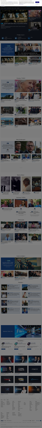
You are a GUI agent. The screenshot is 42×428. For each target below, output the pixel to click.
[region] (21, 3)
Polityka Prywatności (2, 5)
